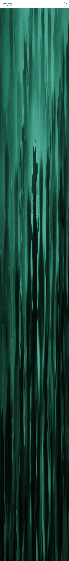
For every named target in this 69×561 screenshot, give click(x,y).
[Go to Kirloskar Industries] (7, 4)
